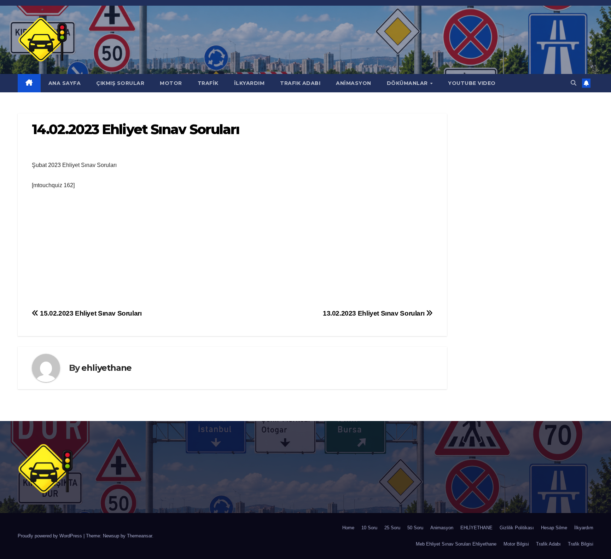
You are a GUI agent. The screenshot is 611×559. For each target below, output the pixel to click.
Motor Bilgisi (516, 544)
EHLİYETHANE (476, 527)
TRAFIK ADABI (300, 83)
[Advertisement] (232, 250)
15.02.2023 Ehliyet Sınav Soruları (90, 313)
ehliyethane (106, 368)
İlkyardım (583, 527)
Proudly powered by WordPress (50, 535)
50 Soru (415, 527)
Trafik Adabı (548, 544)
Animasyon (441, 527)
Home (348, 527)
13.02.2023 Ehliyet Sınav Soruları (374, 313)
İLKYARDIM (249, 83)
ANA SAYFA (64, 83)
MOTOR (171, 83)
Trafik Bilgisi (580, 544)
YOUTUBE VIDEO (472, 83)
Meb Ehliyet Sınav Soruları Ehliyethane (456, 544)
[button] (573, 83)
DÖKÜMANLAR (408, 83)
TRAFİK (208, 83)
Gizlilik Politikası (517, 527)
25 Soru (392, 527)
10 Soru (369, 527)
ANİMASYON (353, 83)
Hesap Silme (554, 527)
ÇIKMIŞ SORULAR (120, 83)
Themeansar (139, 535)
